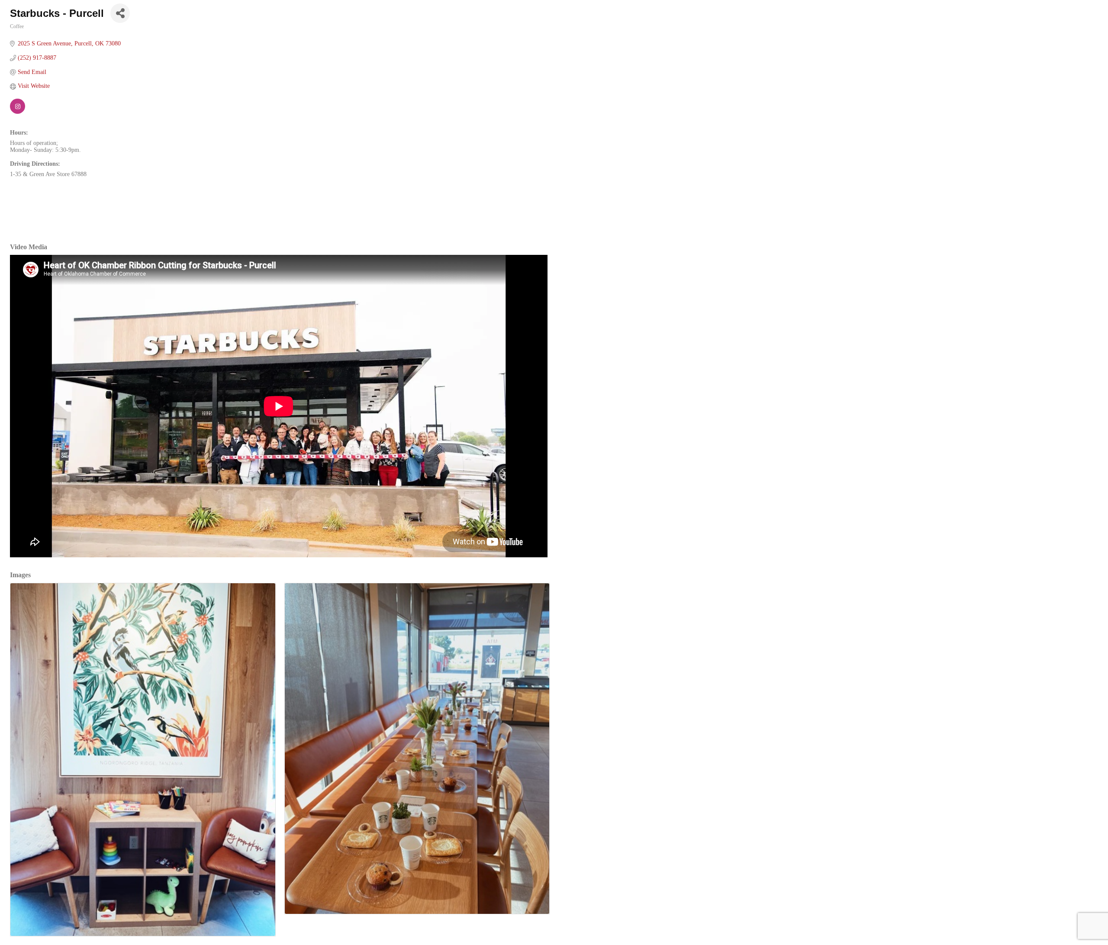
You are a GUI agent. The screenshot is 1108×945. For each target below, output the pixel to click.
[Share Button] (120, 13)
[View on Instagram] (17, 112)
